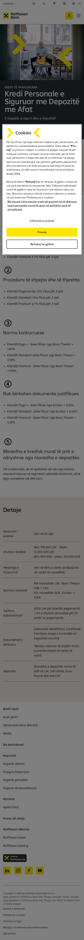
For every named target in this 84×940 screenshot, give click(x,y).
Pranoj (42, 232)
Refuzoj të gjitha (42, 244)
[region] (42, 189)
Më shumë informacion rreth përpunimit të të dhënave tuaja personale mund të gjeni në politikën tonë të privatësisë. (42, 205)
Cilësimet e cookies (42, 220)
